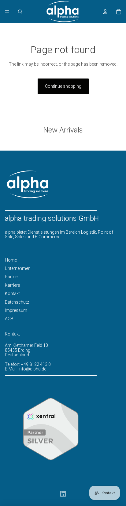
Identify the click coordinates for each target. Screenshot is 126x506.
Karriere (12, 285)
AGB (9, 318)
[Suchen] (20, 11)
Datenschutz (17, 302)
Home (11, 260)
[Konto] (105, 11)
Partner (12, 276)
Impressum (16, 310)
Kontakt (12, 293)
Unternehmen (18, 268)
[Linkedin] (63, 493)
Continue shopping (63, 86)
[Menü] (7, 12)
